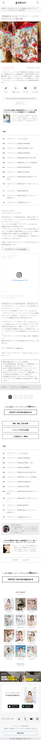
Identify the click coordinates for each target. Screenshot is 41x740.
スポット (16, 8)
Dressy (20, 2)
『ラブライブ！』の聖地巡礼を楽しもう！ (19, 202)
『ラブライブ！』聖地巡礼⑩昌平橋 (17, 191)
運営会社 (6, 728)
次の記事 (27, 560)
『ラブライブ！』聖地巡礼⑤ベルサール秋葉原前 (21, 162)
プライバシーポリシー (20, 728)
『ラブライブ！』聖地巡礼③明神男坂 (18, 153)
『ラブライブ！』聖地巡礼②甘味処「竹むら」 (20, 148)
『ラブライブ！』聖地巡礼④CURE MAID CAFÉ (21, 158)
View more (20, 664)
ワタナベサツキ (16, 525)
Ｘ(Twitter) (16, 92)
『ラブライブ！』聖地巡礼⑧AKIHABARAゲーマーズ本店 (22, 178)
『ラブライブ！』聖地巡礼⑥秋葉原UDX (18, 167)
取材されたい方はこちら (31, 728)
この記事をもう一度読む (20, 436)
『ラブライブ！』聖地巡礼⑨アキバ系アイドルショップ (22, 185)
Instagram (35, 92)
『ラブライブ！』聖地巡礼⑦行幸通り (18, 172)
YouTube (25, 92)
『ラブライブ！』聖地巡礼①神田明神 (18, 143)
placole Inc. (19, 738)
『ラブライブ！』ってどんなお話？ (17, 139)
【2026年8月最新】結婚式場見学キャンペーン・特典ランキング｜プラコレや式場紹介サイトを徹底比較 (20, 111)
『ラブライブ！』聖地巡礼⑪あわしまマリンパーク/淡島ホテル (21, 197)
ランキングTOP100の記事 (20, 430)
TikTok (6, 92)
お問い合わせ (20, 733)
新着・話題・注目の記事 (20, 423)
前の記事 (14, 560)
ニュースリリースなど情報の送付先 (20, 726)
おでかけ (10, 8)
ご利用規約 (11, 728)
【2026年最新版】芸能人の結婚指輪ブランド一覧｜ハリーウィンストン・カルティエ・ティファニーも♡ (20, 541)
